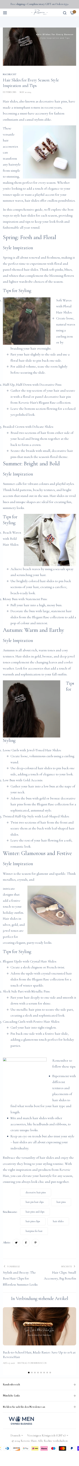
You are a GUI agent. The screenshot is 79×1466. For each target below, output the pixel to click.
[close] (76, 20)
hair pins (61, 1202)
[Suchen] (64, 12)
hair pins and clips (35, 1211)
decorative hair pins (53, 101)
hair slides (58, 1221)
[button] (29, 1372)
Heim (7, 19)
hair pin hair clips (35, 1202)
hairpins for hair (34, 1231)
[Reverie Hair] (39, 12)
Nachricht (17, 19)
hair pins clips (33, 1221)
